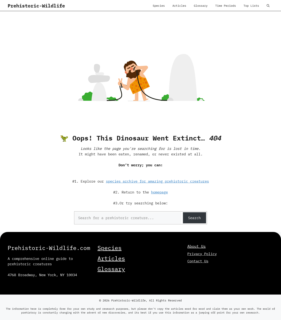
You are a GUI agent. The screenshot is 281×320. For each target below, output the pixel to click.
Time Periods (225, 5)
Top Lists (251, 5)
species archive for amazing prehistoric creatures (157, 181)
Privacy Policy (202, 253)
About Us (196, 246)
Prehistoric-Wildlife (36, 5)
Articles (179, 5)
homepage (159, 192)
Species (159, 5)
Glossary (201, 5)
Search (194, 218)
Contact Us (197, 261)
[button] (268, 5)
